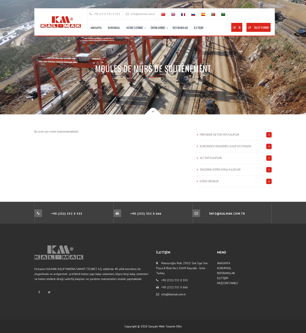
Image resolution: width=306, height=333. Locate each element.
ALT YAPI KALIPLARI (235, 158)
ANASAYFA (96, 27)
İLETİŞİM (198, 27)
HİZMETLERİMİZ (134, 27)
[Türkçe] (163, 14)
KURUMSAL (114, 27)
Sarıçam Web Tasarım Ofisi (165, 326)
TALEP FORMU (261, 27)
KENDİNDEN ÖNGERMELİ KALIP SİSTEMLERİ (235, 146)
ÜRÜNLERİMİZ (158, 27)
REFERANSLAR (180, 27)
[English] (173, 14)
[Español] (203, 14)
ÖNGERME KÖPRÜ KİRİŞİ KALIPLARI (235, 169)
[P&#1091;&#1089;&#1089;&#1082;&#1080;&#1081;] (193, 14)
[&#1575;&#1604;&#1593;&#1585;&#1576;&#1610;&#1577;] (223, 14)
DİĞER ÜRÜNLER (235, 181)
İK (239, 27)
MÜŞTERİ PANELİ (227, 283)
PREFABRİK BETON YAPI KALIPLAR (235, 134)
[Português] (213, 14)
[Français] (183, 14)
